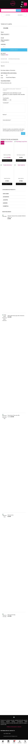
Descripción (4, 58)
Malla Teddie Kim (21, 178)
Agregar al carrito (14, 49)
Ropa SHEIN (6, 193)
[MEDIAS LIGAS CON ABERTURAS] (25, 15)
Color (2, 37)
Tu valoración (6, 102)
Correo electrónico (7, 120)
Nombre (5, 114)
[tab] (4, 59)
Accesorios (6, 196)
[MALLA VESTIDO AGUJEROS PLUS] (2, 15)
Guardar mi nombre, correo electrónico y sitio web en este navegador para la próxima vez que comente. (13, 130)
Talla (2, 32)
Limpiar (3, 41)
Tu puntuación (6, 98)
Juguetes (5, 200)
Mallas (6, 54)
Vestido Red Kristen (7, 178)
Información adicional (14, 58)
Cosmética (5, 206)
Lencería (5, 203)
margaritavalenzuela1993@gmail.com (10, 736)
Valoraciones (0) (5, 62)
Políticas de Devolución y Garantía (14, 726)
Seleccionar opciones (7, 160)
